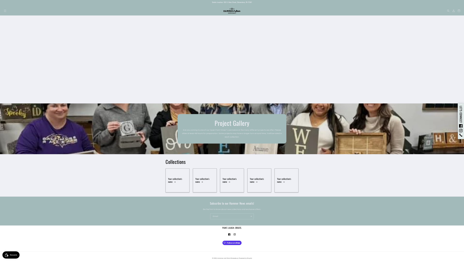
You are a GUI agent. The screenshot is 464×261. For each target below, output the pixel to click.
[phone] (461, 135)
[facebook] (461, 126)
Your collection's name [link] (175, 180)
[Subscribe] (251, 216)
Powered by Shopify (245, 258)
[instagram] (461, 130)
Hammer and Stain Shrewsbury (227, 258)
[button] (5, 10)
